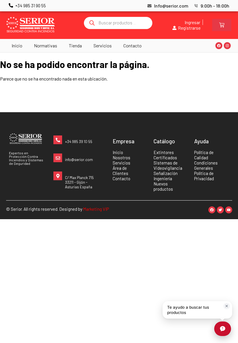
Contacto (132, 45)
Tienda (75, 45)
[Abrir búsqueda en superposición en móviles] (118, 23)
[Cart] (221, 25)
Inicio (17, 45)
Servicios (102, 45)
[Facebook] (218, 45)
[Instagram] (227, 45)
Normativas (45, 45)
